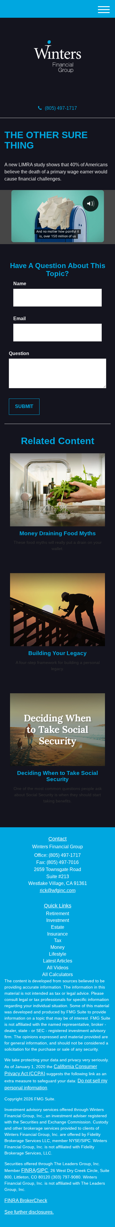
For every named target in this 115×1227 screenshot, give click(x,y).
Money (57, 947)
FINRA (28, 1170)
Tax (57, 940)
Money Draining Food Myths (57, 533)
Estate (57, 927)
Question (19, 353)
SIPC (42, 1170)
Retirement (57, 913)
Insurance (57, 933)
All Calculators (57, 974)
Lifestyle (57, 954)
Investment (57, 920)
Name (19, 283)
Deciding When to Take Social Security (57, 776)
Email (19, 318)
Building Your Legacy (57, 653)
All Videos (57, 967)
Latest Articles (57, 960)
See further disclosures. (29, 1212)
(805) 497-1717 (61, 108)
